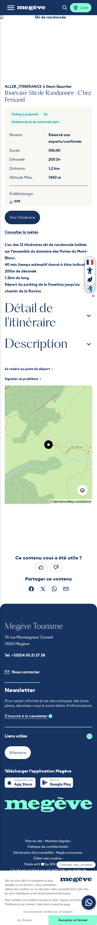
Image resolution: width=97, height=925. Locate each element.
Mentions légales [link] (57, 841)
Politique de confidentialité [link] (48, 847)
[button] (11, 7)
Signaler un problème (21, 379)
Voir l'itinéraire (22, 217)
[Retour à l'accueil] (31, 7)
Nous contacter (26, 672)
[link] (20, 783)
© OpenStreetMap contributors (70, 501)
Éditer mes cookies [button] (48, 858)
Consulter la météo (21, 232)
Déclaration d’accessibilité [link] (33, 852)
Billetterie (17, 752)
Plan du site (33, 841)
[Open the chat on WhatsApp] (89, 902)
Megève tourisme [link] (69, 852)
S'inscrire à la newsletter (26, 716)
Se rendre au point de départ (27, 369)
